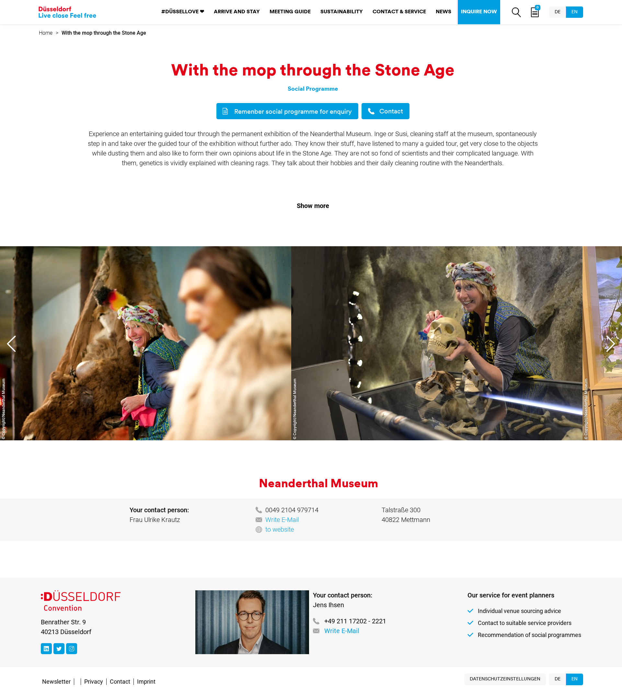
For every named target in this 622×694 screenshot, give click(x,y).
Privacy (93, 681)
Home (45, 33)
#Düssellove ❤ (182, 12)
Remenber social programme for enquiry (293, 112)
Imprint (146, 681)
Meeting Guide (290, 12)
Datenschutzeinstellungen (505, 679)
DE (557, 12)
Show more (313, 206)
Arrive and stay (237, 12)
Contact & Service (399, 12)
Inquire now (479, 12)
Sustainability (341, 12)
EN (574, 12)
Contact (391, 112)
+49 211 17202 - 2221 (355, 621)
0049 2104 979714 (291, 510)
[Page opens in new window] (46, 648)
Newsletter (56, 681)
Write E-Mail (282, 520)
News (443, 12)
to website (279, 529)
